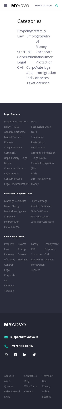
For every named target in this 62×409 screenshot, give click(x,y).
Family (41, 31)
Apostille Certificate (15, 132)
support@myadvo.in (24, 337)
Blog (26, 381)
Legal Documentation (16, 184)
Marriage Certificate (15, 201)
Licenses (42, 83)
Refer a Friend (12, 391)
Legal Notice (38, 147)
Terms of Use (47, 378)
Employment (50, 244)
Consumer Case (13, 178)
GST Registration (39, 216)
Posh (34, 173)
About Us (9, 375)
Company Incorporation (11, 219)
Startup (23, 51)
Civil (20, 67)
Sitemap (46, 396)
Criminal (33, 57)
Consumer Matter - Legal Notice (14, 171)
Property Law (9, 246)
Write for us (30, 386)
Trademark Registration (37, 139)
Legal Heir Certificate (42, 221)
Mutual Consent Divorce (13, 139)
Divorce (32, 31)
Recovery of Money (9, 257)
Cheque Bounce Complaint (13, 150)
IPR (29, 51)
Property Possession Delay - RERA (15, 124)
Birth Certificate (39, 211)
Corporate (44, 51)
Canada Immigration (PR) (42, 165)
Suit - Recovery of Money (41, 181)
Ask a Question (9, 383)
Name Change (12, 206)
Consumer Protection (37, 257)
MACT (34, 121)
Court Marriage (38, 201)
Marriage (43, 67)
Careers (28, 391)
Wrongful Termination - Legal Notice (43, 155)
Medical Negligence (15, 211)
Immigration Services (37, 267)
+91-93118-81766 (21, 346)
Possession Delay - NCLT (41, 129)
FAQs (7, 396)
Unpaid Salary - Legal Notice (16, 160)
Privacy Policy (46, 389)
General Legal (8, 267)
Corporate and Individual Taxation (10, 282)
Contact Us (30, 375)
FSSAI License (12, 227)
